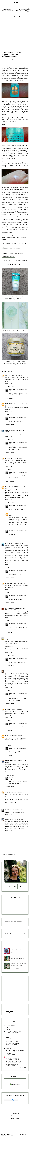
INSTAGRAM (16, 1116)
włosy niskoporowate (8, 256)
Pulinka (7, 819)
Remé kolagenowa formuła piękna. (13, 1036)
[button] (15, 2)
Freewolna (8, 671)
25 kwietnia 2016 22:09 (18, 671)
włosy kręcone (19, 253)
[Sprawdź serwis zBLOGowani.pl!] (15, 1084)
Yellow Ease (9, 1028)
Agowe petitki (10, 1025)
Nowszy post (7, 260)
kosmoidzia (8, 583)
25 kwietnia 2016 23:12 (18, 709)
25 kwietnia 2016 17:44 (15, 609)
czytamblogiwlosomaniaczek (14, 608)
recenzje (5, 253)
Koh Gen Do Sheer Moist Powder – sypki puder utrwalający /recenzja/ (15, 1052)
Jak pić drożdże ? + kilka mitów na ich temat (17, 951)
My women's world (12, 1041)
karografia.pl (24, 1134)
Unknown (8, 709)
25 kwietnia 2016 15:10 (20, 486)
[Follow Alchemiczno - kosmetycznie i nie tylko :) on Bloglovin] (11, 1100)
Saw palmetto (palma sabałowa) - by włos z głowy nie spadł (18, 958)
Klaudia (7, 543)
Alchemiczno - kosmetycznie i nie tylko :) (7, 1135)
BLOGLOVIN (16, 1118)
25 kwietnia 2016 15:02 (15, 458)
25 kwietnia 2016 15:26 (16, 543)
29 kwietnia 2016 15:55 (16, 819)
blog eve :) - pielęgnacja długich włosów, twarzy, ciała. (14, 1033)
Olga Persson (9, 486)
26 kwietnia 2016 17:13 (18, 736)
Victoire (7, 375)
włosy (11, 253)
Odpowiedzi (10, 386)
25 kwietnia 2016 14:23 (17, 375)
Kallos (6, 248)
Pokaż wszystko (22, 1067)
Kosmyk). (14, 121)
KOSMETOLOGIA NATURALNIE (13, 760)
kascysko (12, 389)
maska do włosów (15, 248)
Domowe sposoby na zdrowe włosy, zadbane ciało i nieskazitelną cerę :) (15, 1058)
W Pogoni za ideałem (11, 638)
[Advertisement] (15, 33)
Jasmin (8, 121)
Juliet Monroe (9, 403)
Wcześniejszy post (21, 260)
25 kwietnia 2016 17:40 (19, 583)
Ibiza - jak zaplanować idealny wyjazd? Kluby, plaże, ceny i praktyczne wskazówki (14, 1063)
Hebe (19, 119)
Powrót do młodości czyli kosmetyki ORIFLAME (13, 1043)
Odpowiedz (8, 383)
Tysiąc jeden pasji (11, 1048)
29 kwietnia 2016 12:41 (19, 810)
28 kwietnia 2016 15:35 (18, 792)
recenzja (18, 250)
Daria (7, 458)
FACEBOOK (16, 1113)
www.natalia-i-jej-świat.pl (13, 430)
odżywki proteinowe (8, 250)
